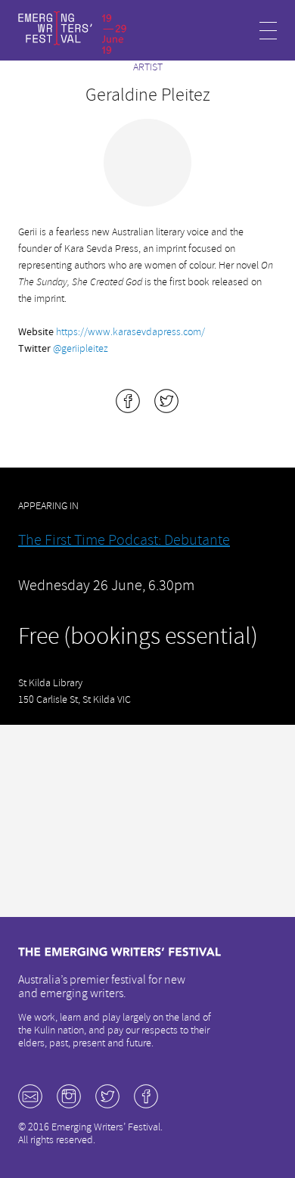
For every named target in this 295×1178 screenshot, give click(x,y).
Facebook (146, 1096)
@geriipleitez (80, 348)
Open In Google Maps (147, 822)
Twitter (107, 1096)
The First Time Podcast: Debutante (124, 539)
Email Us (30, 1096)
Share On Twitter (166, 401)
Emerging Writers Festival (72, 32)
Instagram (69, 1096)
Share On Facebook (128, 401)
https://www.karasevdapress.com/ (130, 331)
